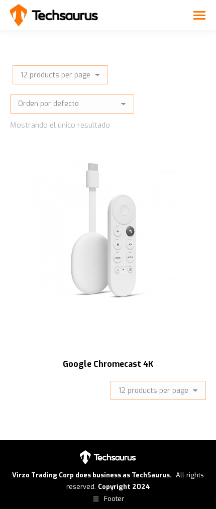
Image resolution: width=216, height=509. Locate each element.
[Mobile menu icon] (199, 15)
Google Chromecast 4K (108, 364)
